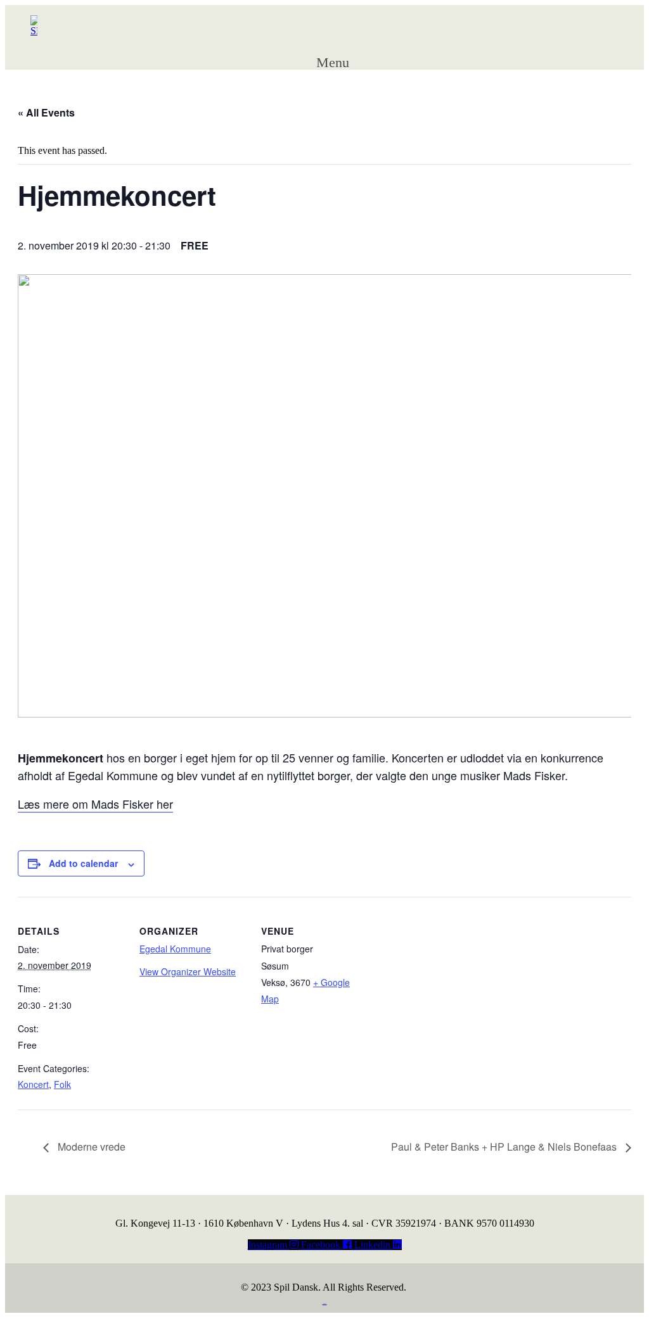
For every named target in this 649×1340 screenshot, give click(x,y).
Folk (62, 1084)
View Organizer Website (187, 971)
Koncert (33, 1084)
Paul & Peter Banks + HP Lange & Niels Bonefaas (505, 1146)
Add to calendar (83, 863)
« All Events (46, 112)
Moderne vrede (90, 1146)
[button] (344, 58)
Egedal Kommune (175, 948)
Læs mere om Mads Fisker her (95, 803)
